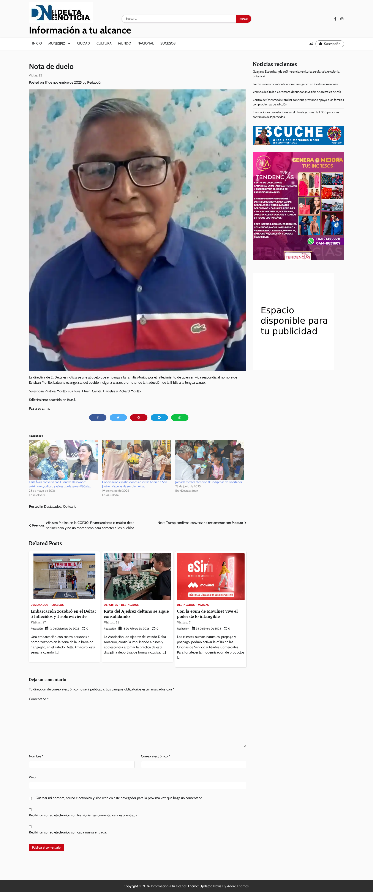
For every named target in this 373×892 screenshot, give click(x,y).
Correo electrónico (155, 756)
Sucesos (167, 43)
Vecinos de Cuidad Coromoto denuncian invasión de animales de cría (297, 92)
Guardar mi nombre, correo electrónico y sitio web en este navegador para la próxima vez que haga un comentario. (119, 798)
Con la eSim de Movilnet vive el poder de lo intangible (207, 616)
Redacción (94, 82)
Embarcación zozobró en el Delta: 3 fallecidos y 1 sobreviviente (63, 616)
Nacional (146, 43)
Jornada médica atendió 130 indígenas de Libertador (208, 482)
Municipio (56, 43)
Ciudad (83, 43)
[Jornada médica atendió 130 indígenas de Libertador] (209, 460)
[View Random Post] (311, 44)
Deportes (111, 605)
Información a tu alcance (80, 30)
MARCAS (203, 605)
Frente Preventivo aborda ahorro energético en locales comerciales (295, 84)
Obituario (69, 506)
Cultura (104, 43)
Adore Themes (238, 886)
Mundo (124, 43)
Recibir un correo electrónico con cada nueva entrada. (68, 832)
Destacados (52, 506)
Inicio (37, 43)
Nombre (36, 756)
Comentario (39, 699)
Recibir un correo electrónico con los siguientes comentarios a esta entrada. (83, 815)
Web (32, 777)
